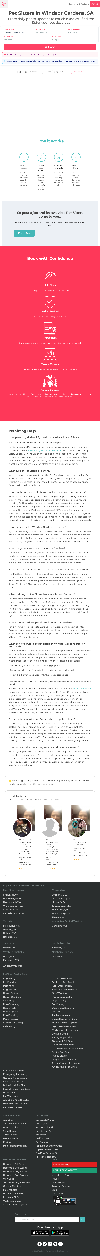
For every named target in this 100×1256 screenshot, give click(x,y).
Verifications (42, 1138)
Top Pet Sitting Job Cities (16, 1182)
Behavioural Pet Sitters (15, 1085)
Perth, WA (8, 956)
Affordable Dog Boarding (16, 1100)
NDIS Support (10, 1011)
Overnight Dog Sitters (15, 1078)
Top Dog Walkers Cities (48, 1153)
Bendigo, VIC (10, 937)
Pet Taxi (56, 1011)
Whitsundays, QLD (62, 913)
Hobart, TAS (9, 947)
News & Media (10, 1138)
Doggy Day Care (12, 997)
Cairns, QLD (58, 917)
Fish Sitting (9, 1026)
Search (51, 47)
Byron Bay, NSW (12, 898)
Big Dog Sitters (60, 1033)
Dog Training (59, 1000)
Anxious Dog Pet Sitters (64, 1067)
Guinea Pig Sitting (13, 1022)
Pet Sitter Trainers (12, 1107)
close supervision (81, 688)
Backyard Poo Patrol (63, 982)
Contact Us (58, 1193)
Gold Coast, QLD (61, 898)
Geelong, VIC (10, 929)
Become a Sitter (76, 4)
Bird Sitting (58, 1004)
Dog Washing (59, 993)
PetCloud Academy (13, 1193)
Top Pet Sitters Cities (47, 1149)
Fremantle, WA (11, 960)
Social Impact (10, 1131)
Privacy (56, 1178)
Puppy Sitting (10, 1019)
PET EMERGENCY (62, 1164)
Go (82, 1220)
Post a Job (24, 233)
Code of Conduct (12, 1186)
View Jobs (8, 1178)
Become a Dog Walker (15, 1167)
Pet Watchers (10, 1096)
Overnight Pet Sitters (63, 1041)
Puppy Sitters (59, 1055)
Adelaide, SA (58, 947)
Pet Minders (9, 1092)
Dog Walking (10, 989)
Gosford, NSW (10, 909)
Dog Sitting (9, 978)
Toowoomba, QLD (61, 906)
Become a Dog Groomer (16, 1175)
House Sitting (10, 993)
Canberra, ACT (59, 926)
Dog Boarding (10, 1015)
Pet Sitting (9, 986)
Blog (54, 1190)
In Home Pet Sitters (13, 1070)
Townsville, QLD (60, 909)
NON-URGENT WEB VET (65, 1170)
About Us (8, 1120)
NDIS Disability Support (64, 1022)
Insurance (41, 1134)
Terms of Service (61, 1186)
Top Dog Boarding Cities (49, 1145)
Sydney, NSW (10, 895)
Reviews (7, 1142)
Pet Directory (43, 1142)
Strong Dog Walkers (63, 1037)
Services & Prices (45, 1120)
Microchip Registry (46, 1156)
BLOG (60, 1244)
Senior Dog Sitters (61, 1052)
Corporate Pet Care (62, 978)
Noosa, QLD (58, 902)
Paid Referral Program (15, 1145)
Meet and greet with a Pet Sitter (45, 450)
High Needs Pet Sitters (64, 1026)
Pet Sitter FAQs (11, 1197)
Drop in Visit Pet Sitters (64, 1059)
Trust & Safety (10, 1134)
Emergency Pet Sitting (15, 1074)
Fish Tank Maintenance (64, 989)
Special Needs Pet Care (64, 1019)
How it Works (10, 1127)
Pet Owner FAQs (44, 1131)
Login (86, 4)
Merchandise (10, 1190)
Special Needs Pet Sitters (16, 1089)
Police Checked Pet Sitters (66, 1063)
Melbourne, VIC (11, 926)
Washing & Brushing (63, 1008)
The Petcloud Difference (16, 1123)
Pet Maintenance (61, 1015)
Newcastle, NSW (12, 902)
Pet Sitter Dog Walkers (15, 1103)
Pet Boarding (10, 982)
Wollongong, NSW (13, 906)
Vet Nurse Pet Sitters (63, 1044)
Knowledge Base (61, 1175)
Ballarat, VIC (9, 933)
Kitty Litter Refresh (62, 986)
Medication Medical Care (65, 1030)
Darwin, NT (58, 956)
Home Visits (9, 1008)
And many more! (12, 965)
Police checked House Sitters (67, 1048)
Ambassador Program (15, 1204)
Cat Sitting (9, 1000)
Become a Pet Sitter (13, 1164)
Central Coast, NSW (13, 913)
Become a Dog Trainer (15, 1171)
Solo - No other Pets (14, 1081)
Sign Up (95, 4)
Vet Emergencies (12, 1201)
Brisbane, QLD (59, 895)
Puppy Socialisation (62, 997)
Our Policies (58, 1182)
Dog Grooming (11, 1004)
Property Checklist (45, 1127)
